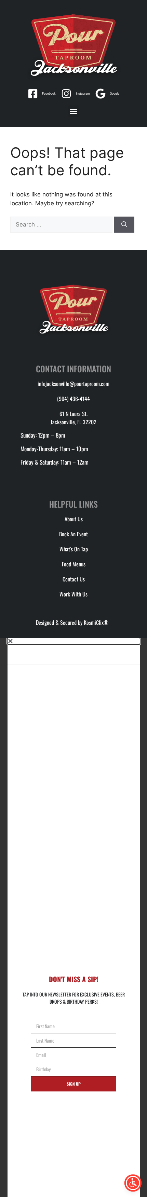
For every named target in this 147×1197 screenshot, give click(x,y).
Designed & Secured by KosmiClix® (73, 622)
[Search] (124, 225)
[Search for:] (62, 224)
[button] (73, 111)
